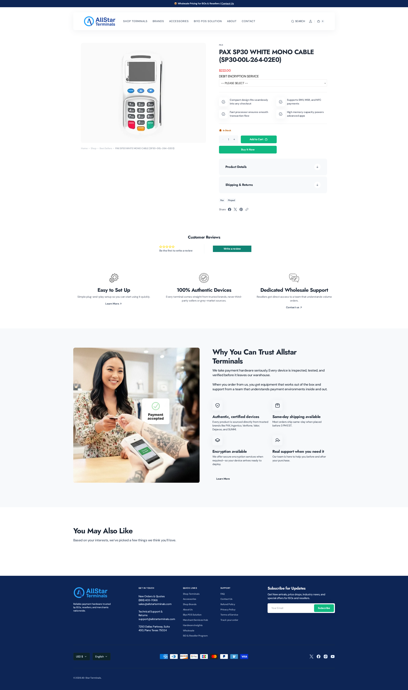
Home (84, 148)
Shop (93, 148)
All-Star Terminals (91, 677)
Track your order (229, 620)
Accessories (189, 599)
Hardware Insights (193, 625)
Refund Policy (227, 604)
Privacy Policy (228, 609)
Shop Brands (190, 604)
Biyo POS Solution (192, 614)
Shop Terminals (191, 593)
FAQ (222, 593)
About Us (188, 609)
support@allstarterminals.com (155, 619)
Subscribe (324, 608)
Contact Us (227, 3)
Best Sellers (106, 148)
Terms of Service (229, 614)
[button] (298, 21)
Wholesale (188, 630)
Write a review (232, 248)
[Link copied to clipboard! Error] (247, 209)
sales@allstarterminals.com (155, 604)
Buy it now (248, 149)
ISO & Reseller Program (195, 635)
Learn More (223, 478)
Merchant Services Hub (195, 620)
